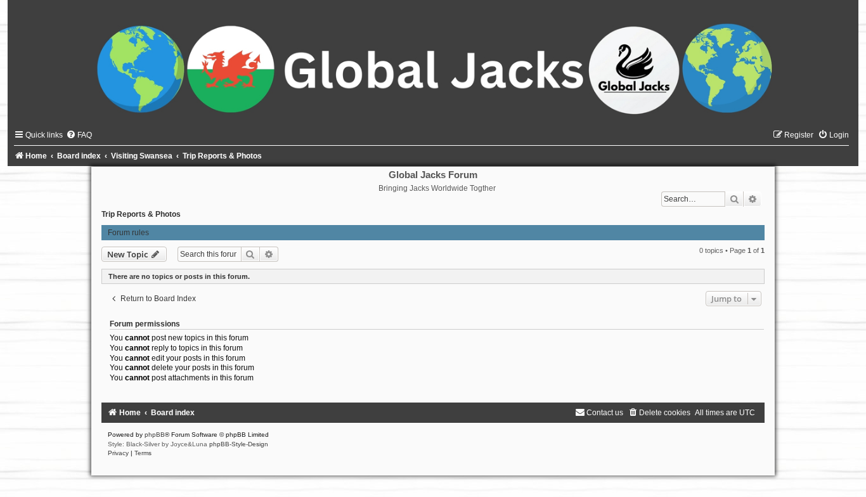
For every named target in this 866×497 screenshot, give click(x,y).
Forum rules (128, 232)
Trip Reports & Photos (141, 214)
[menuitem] (79, 135)
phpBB (155, 434)
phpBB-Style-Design (238, 444)
